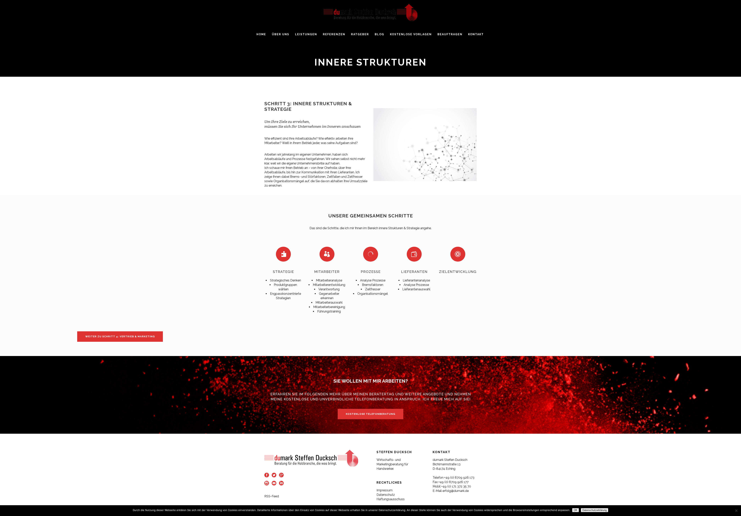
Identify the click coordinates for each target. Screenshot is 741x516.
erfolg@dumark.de (455, 491)
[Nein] (736, 511)
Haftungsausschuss (390, 499)
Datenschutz (385, 495)
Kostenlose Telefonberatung (370, 413)
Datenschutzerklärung (594, 510)
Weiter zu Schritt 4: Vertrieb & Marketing (120, 336)
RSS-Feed (271, 496)
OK (575, 510)
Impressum (384, 490)
